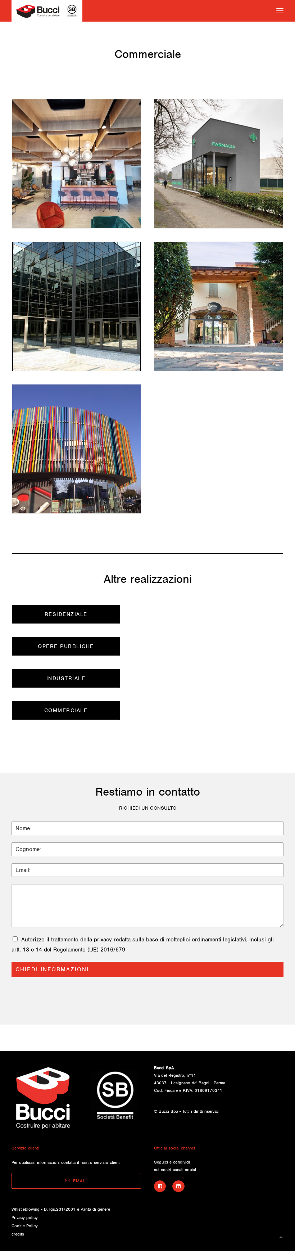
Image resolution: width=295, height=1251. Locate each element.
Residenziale (66, 614)
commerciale (66, 710)
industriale (66, 678)
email (80, 1181)
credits (18, 1234)
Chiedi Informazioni (52, 969)
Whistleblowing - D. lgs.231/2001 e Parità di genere (61, 1209)
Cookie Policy (25, 1226)
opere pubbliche (66, 646)
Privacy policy (25, 1217)
